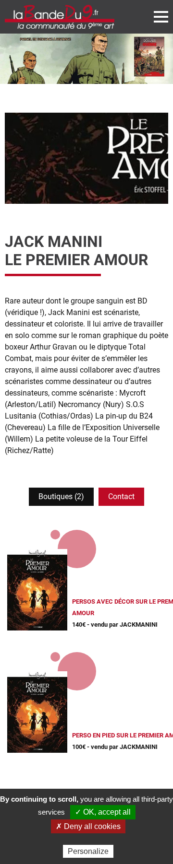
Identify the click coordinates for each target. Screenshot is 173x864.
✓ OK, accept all (103, 812)
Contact (121, 496)
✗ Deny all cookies (88, 826)
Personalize (88, 851)
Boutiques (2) (61, 496)
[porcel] (86, 59)
